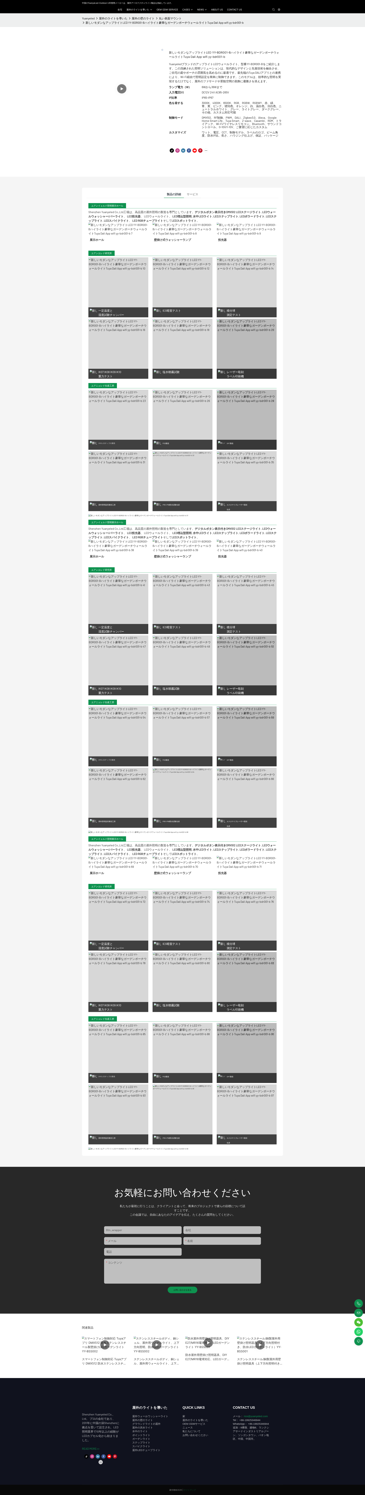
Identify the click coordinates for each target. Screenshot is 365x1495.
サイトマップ (190, 1490)
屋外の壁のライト (143, 18)
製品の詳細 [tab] (174, 194)
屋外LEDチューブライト (146, 1450)
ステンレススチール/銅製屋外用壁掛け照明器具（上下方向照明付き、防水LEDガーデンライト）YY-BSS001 (260, 1361)
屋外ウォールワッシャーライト (150, 1416)
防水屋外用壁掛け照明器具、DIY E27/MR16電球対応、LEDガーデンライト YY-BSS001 (207, 1357)
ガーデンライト (141, 1438)
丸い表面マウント (170, 18)
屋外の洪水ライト (142, 1427)
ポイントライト (141, 1435)
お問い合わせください (195, 1435)
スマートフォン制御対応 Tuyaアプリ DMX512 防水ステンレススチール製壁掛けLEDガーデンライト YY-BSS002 (104, 1361)
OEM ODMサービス (193, 1423)
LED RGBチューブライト (147, 220)
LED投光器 (134, 216)
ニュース (187, 1427)
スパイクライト (141, 1446)
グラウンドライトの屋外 (146, 1423)
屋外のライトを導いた (113, 18)
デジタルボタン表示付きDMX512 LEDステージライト (228, 212)
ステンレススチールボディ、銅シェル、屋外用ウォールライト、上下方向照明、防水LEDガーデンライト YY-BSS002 (156, 1361)
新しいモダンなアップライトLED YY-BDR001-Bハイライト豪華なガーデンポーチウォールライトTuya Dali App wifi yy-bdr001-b (165, 22)
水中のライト (140, 1431)
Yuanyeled (88, 18)
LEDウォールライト (156, 216)
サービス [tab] (192, 194)
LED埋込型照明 (182, 216)
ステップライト (141, 1442)
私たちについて (191, 1431)
